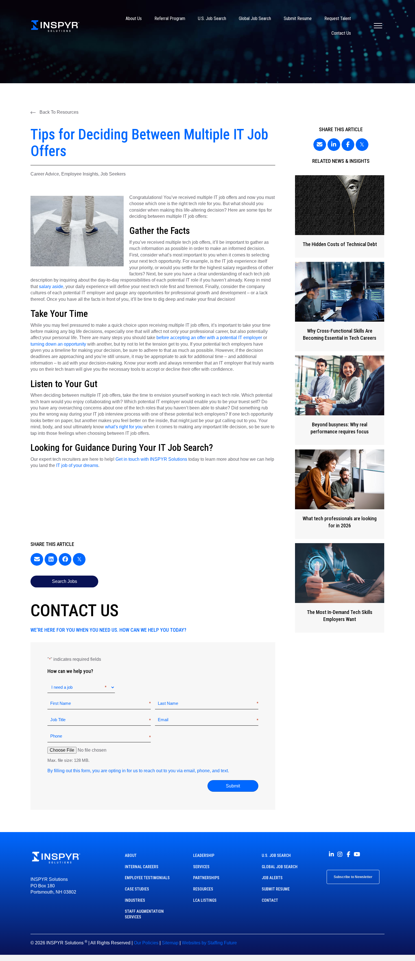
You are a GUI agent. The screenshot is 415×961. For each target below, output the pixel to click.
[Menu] (378, 26)
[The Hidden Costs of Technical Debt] (340, 216)
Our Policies (146, 942)
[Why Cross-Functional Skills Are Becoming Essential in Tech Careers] (340, 306)
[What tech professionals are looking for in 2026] (340, 494)
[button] (54, 112)
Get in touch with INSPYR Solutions (151, 459)
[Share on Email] (36, 559)
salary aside (51, 286)
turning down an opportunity (58, 344)
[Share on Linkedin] (51, 559)
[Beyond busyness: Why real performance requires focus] (340, 400)
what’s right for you (124, 426)
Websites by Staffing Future (209, 942)
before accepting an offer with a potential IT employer (209, 337)
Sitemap (170, 942)
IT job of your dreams (77, 465)
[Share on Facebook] (65, 559)
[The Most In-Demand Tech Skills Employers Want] (340, 588)
